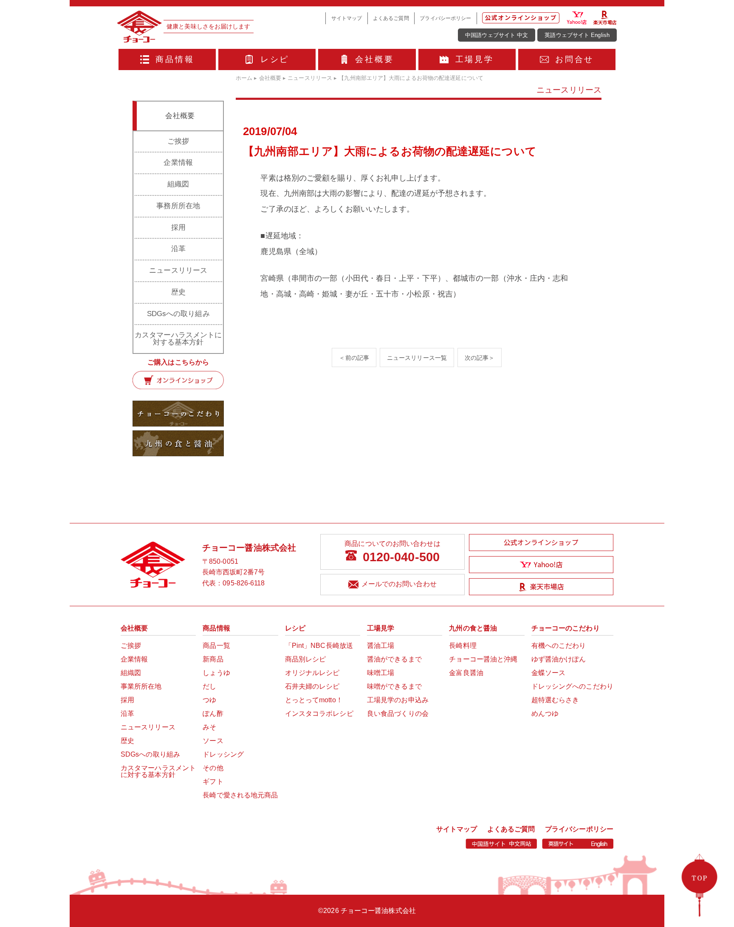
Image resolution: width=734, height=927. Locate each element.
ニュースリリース (178, 270)
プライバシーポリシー (445, 18)
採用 (178, 227)
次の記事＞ (480, 357)
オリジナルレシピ (312, 672)
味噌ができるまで (394, 686)
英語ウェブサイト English (577, 35)
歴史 (178, 292)
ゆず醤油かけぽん (558, 659)
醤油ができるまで (394, 659)
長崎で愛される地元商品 (240, 795)
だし (209, 686)
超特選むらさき (555, 700)
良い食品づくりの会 (398, 713)
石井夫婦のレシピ (312, 686)
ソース (213, 740)
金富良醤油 (466, 672)
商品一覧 (216, 645)
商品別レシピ (305, 659)
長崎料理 (462, 645)
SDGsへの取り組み (178, 314)
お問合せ (574, 59)
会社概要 (374, 59)
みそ (209, 727)
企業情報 (178, 162)
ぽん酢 (213, 713)
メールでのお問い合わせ (399, 584)
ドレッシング (223, 754)
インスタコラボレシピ (319, 713)
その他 (213, 768)
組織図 (178, 184)
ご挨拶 (178, 141)
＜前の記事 (354, 357)
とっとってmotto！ (314, 700)
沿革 (178, 249)
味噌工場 (380, 672)
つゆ (209, 700)
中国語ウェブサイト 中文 (496, 35)
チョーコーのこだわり (565, 628)
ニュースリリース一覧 (417, 357)
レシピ (275, 59)
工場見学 (474, 59)
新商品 (213, 659)
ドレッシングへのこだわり (572, 686)
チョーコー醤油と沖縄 (483, 659)
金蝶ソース (548, 672)
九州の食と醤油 (473, 628)
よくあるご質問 (391, 18)
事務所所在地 (178, 206)
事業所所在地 (141, 686)
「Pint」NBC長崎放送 (319, 645)
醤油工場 (380, 645)
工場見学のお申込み (398, 700)
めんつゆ (545, 713)
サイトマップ (346, 18)
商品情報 (174, 59)
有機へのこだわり (558, 645)
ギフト (213, 781)
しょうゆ (216, 672)
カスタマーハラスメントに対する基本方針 (178, 338)
